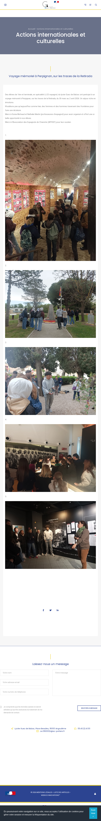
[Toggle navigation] (5, 5)
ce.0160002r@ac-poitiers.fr (52, 731)
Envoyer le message (89, 708)
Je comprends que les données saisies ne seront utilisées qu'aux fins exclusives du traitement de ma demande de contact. (23, 710)
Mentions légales (44, 792)
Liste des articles (62, 792)
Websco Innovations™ (50, 795)
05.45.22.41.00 (84, 728)
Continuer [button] (93, 813)
